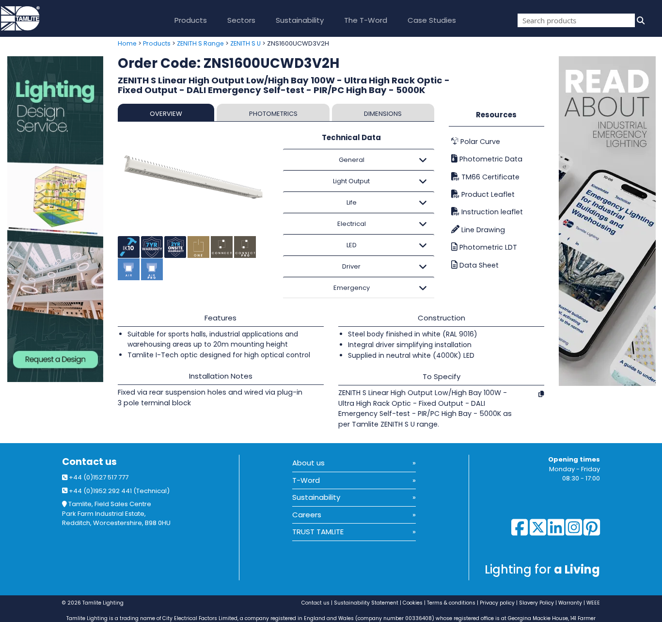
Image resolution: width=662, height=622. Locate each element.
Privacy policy (497, 602)
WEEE (593, 602)
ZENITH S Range (200, 43)
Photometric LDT (487, 247)
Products (190, 20)
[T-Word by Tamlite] (610, 221)
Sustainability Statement (366, 602)
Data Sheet (478, 265)
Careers (306, 515)
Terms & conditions (451, 602)
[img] (640, 20)
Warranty (570, 602)
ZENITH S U (245, 43)
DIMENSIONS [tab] (383, 113)
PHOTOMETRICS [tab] (273, 113)
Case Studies (432, 20)
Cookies (413, 602)
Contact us (89, 461)
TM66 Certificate (489, 177)
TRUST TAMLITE (318, 531)
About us (308, 463)
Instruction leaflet (491, 212)
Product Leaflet (487, 194)
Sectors (241, 20)
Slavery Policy (536, 602)
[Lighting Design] (55, 219)
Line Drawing (482, 230)
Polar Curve (479, 141)
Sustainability (300, 20)
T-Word (306, 480)
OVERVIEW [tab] (166, 113)
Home (127, 43)
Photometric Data (489, 159)
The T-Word (365, 20)
